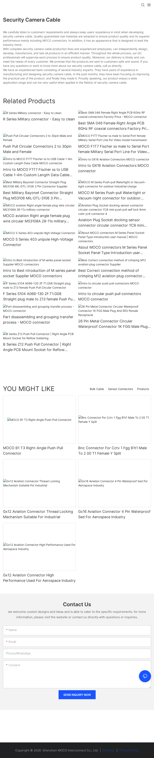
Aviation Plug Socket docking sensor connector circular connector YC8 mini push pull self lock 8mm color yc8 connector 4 (111, 223)
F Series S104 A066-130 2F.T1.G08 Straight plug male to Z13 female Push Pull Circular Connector (38, 297)
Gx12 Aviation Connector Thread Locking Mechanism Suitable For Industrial (38, 514)
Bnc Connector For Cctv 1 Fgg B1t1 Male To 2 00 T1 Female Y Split (112, 450)
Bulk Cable (97, 389)
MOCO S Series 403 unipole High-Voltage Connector (38, 242)
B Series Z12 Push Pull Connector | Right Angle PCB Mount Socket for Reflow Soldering (37, 347)
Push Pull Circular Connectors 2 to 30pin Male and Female (37, 149)
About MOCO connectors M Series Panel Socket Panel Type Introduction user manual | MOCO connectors (112, 250)
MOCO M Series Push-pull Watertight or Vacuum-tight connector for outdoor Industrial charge (112, 196)
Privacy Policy (129, 750)
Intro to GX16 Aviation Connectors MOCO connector (113, 168)
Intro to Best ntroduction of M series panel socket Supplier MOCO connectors (39, 273)
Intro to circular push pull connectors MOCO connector (109, 296)
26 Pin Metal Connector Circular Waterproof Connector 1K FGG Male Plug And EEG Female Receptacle (113, 324)
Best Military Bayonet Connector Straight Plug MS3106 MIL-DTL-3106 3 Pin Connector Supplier (38, 196)
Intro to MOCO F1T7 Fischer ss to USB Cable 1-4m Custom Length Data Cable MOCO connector (36, 172)
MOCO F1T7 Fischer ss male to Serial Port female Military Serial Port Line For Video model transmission (113, 149)
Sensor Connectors (120, 389)
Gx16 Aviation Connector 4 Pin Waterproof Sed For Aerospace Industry (114, 514)
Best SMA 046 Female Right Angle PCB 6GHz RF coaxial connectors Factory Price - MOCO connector (114, 126)
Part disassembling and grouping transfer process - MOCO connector (38, 319)
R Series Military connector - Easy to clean (39, 119)
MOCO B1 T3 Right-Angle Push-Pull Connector (33, 450)
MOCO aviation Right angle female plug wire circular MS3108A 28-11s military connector (36, 219)
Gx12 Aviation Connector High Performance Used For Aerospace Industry (39, 578)
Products (143, 389)
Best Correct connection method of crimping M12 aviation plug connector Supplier (110, 273)
